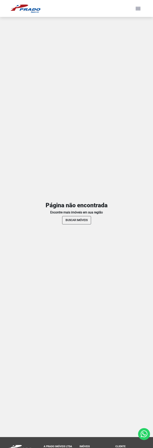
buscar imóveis (77, 220)
